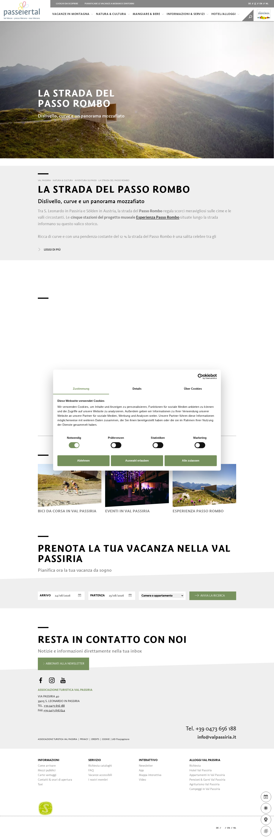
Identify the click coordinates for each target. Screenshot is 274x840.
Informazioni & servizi (186, 14)
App (141, 770)
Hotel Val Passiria (200, 770)
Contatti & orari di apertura (55, 779)
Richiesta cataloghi (100, 765)
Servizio (94, 760)
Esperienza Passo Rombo (157, 217)
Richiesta (195, 765)
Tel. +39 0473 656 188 (211, 729)
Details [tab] (137, 388)
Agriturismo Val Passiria (204, 784)
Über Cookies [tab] (193, 388)
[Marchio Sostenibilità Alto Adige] (45, 808)
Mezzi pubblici (47, 770)
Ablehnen (83, 460)
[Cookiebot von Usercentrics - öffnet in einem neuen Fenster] (200, 376)
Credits (95, 739)
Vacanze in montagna (70, 14)
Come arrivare (47, 765)
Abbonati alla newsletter (64, 663)
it (255, 4)
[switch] (116, 445)
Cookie (106, 739)
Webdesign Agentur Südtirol (42, 828)
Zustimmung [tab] (81, 388)
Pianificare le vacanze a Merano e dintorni (109, 4)
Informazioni (48, 760)
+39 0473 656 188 (54, 705)
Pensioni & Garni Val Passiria (207, 779)
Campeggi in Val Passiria (204, 789)
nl (267, 4)
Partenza (97, 595)
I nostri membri (98, 779)
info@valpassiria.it (216, 737)
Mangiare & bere (146, 14)
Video (142, 779)
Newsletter (146, 765)
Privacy (84, 739)
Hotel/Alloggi (223, 14)
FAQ (91, 770)
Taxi (40, 784)
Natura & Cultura (111, 14)
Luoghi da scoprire (67, 4)
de (249, 4)
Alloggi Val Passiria (204, 760)
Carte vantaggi (47, 775)
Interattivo (148, 760)
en (260, 4)
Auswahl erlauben (137, 460)
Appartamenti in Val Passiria (207, 775)
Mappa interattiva (150, 775)
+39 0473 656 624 (54, 710)
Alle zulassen (190, 460)
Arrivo (45, 595)
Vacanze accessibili (100, 775)
